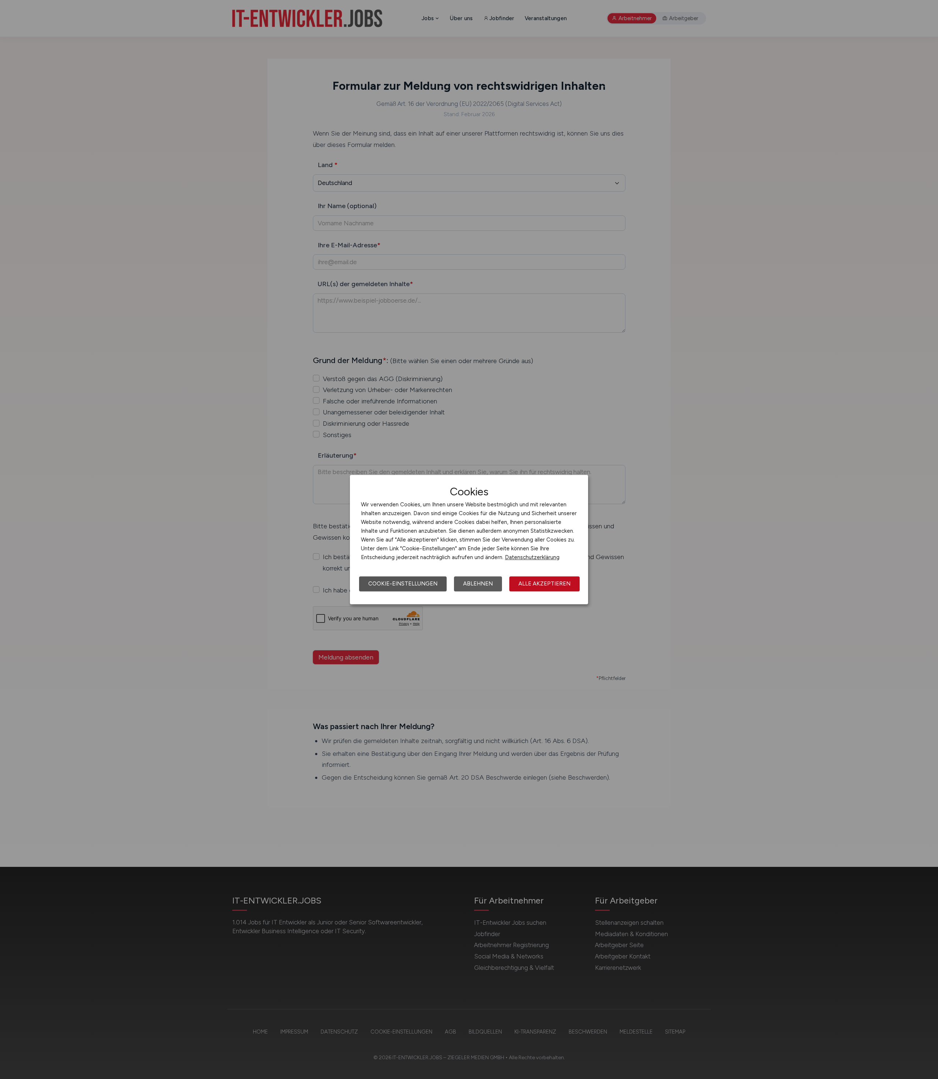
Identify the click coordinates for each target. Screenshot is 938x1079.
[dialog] (469, 540)
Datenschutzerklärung (532, 557)
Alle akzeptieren (544, 583)
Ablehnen (478, 583)
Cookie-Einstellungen (402, 583)
